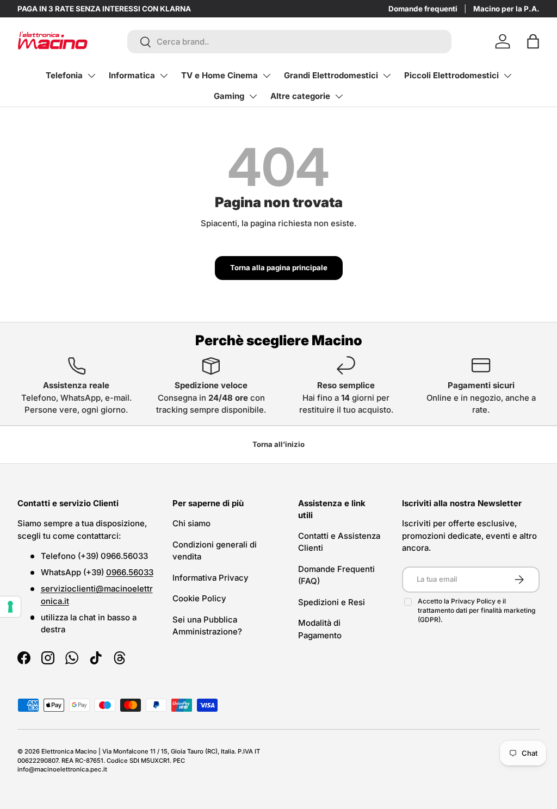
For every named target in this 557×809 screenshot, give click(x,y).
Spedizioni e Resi (331, 602)
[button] (533, 41)
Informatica (132, 75)
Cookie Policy (199, 598)
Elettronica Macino (69, 751)
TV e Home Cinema (219, 75)
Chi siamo (191, 523)
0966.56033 (129, 572)
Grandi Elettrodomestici (331, 75)
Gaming (229, 96)
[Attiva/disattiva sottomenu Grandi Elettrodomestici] (386, 75)
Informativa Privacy (210, 577)
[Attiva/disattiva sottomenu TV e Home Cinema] (266, 75)
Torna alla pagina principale (278, 267)
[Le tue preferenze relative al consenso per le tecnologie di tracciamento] (10, 606)
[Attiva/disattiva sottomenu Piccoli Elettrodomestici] (507, 75)
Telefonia (64, 75)
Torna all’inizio (278, 444)
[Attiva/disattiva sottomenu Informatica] (163, 75)
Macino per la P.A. (506, 8)
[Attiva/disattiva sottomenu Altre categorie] (338, 96)
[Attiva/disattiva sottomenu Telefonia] (91, 75)
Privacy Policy (474, 601)
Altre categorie (300, 96)
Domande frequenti (422, 8)
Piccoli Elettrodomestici (451, 75)
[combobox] (289, 41)
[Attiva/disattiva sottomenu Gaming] (252, 96)
